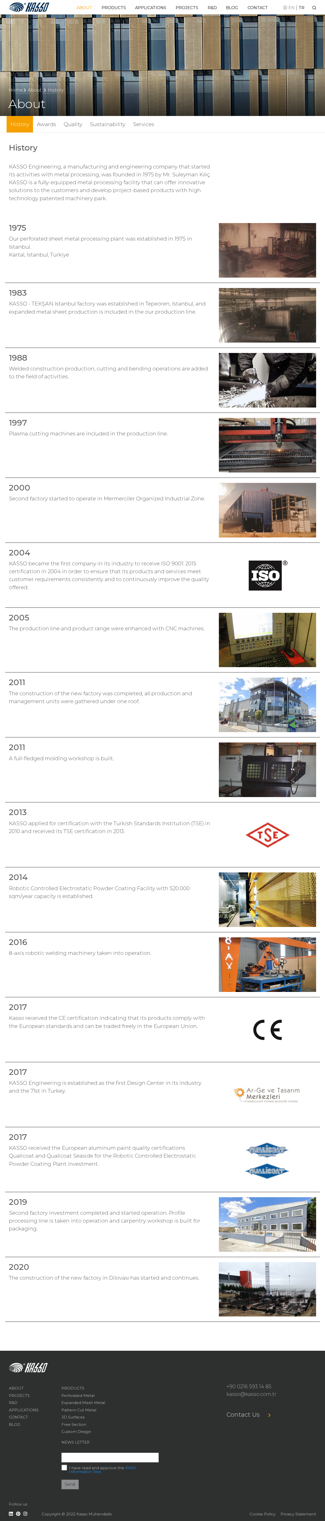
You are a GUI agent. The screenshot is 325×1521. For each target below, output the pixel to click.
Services (143, 124)
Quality (73, 124)
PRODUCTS (114, 7)
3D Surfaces (73, 1417)
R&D (212, 7)
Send (70, 1484)
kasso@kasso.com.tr (251, 1394)
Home (16, 90)
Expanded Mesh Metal (83, 1402)
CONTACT (258, 7)
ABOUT (84, 7)
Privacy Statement (298, 1514)
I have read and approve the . (102, 1469)
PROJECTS (187, 7)
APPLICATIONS (150, 7)
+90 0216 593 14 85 (248, 1386)
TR (301, 7)
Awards (46, 124)
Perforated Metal (77, 1395)
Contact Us (243, 1414)
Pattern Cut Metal (78, 1410)
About (35, 90)
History (56, 90)
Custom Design (76, 1431)
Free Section (73, 1424)
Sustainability (107, 124)
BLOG (232, 7)
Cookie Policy (262, 1514)
